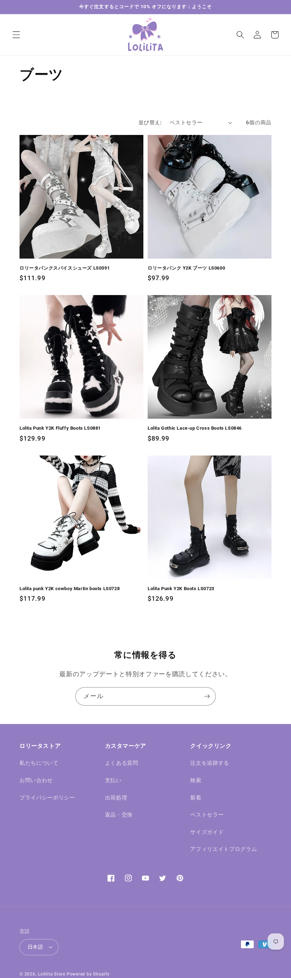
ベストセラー (207, 815)
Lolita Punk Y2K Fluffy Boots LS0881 (60, 428)
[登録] (206, 696)
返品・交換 (119, 815)
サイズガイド (207, 832)
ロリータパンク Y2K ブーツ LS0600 (186, 268)
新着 (195, 798)
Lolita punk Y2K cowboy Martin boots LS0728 (70, 588)
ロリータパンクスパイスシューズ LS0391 (65, 268)
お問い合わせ (36, 780)
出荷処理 (116, 798)
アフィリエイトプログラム (223, 849)
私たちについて (39, 763)
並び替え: (150, 122)
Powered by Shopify (88, 974)
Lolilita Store (51, 974)
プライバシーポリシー (47, 798)
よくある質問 (121, 763)
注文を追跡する (209, 763)
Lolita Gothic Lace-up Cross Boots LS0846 (195, 428)
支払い (113, 780)
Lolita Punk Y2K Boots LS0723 (181, 588)
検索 (195, 780)
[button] (16, 34)
